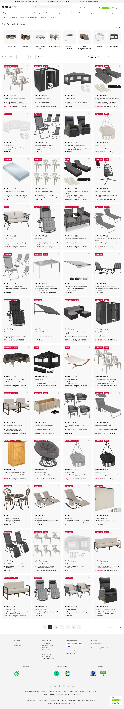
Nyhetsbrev (17, 645)
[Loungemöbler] (11, 40)
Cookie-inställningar (74, 700)
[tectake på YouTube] (68, 686)
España (89, 691)
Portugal (60, 694)
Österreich (45, 691)
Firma (15, 643)
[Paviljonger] (114, 40)
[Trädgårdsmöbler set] (40, 40)
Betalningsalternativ (71, 640)
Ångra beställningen (48, 658)
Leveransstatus (46, 650)
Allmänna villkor (55, 700)
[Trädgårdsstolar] (54, 40)
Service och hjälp (46, 640)
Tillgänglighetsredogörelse (90, 700)
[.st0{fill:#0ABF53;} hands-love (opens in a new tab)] (16, 673)
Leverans (45, 647)
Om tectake (17, 640)
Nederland (52, 694)
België (52, 691)
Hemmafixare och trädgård (16, 17)
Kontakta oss (94, 640)
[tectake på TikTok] (59, 686)
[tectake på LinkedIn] (73, 686)
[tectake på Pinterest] (55, 686)
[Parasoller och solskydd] (69, 40)
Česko (65, 691)
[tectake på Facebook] (50, 686)
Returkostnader (46, 654)
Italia (45, 694)
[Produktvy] (92, 57)
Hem (3, 17)
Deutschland (73, 691)
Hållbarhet (100, 666)
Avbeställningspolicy (48, 652)
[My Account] (80, 7)
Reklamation (46, 656)
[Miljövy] (95, 57)
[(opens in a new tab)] (56, 673)
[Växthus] (99, 40)
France (95, 691)
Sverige (67, 694)
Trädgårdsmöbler (32, 17)
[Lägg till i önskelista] (28, 66)
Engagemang (26, 666)
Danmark (82, 691)
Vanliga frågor (46, 643)
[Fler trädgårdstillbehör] (84, 40)
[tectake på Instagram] (64, 686)
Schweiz (58, 691)
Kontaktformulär (97, 643)
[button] (13, 57)
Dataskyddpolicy (43, 700)
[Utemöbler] (25, 40)
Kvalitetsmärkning (62, 666)
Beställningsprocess (48, 645)
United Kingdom (76, 694)
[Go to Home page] (10, 7)
